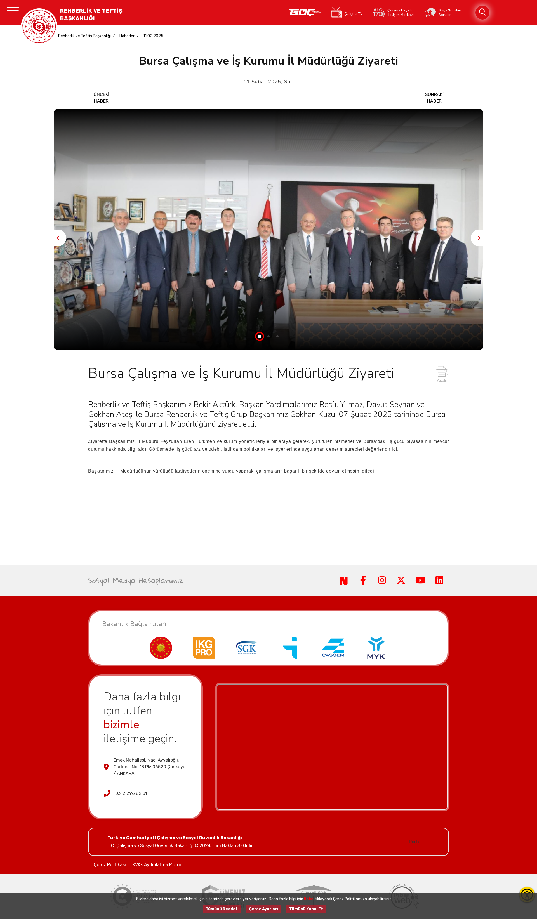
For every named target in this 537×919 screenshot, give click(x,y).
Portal (415, 841)
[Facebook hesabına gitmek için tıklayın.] (362, 580)
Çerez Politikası (110, 864)
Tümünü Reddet (222, 909)
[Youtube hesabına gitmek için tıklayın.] (420, 580)
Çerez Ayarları (263, 909)
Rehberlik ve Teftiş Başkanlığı (84, 36)
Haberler (127, 36)
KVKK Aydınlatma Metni (157, 864)
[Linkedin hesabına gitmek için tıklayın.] (439, 580)
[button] (479, 238)
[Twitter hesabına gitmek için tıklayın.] (401, 580)
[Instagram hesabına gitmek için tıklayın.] (382, 580)
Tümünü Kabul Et (306, 909)
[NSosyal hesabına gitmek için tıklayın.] (343, 580)
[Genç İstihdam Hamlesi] (305, 13)
